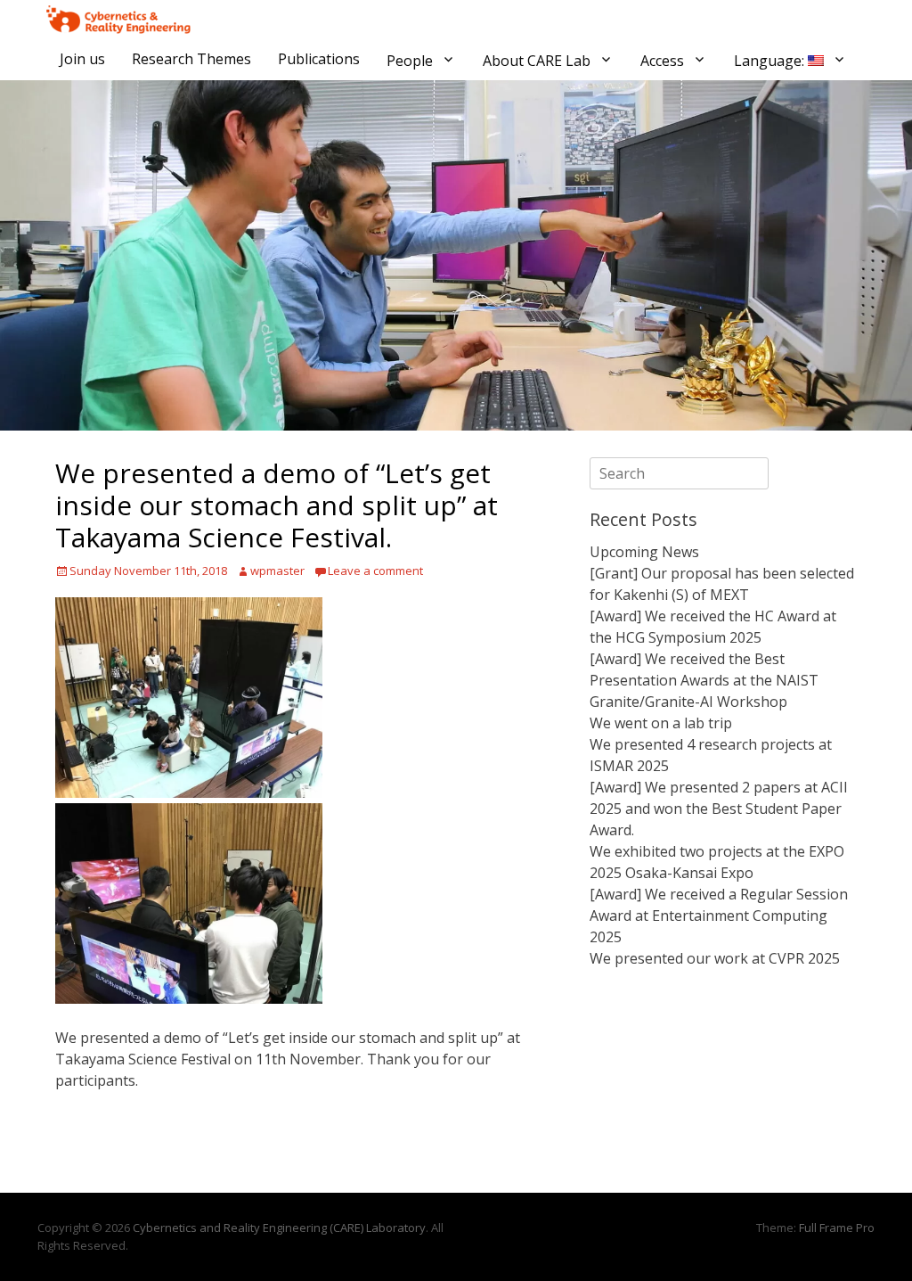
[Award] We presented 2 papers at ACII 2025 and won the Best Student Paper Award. (719, 808)
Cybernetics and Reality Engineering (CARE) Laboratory (279, 1227)
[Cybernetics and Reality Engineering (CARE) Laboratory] (118, 19)
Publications (319, 59)
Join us (82, 59)
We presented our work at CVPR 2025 (715, 958)
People (410, 60)
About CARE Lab (536, 60)
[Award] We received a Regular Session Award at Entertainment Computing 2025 (719, 915)
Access (662, 60)
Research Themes (191, 59)
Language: (771, 60)
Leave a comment (375, 570)
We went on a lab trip (661, 723)
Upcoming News (644, 552)
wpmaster (277, 570)
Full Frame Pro (837, 1227)
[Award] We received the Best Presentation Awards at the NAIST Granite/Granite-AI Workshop (704, 680)
